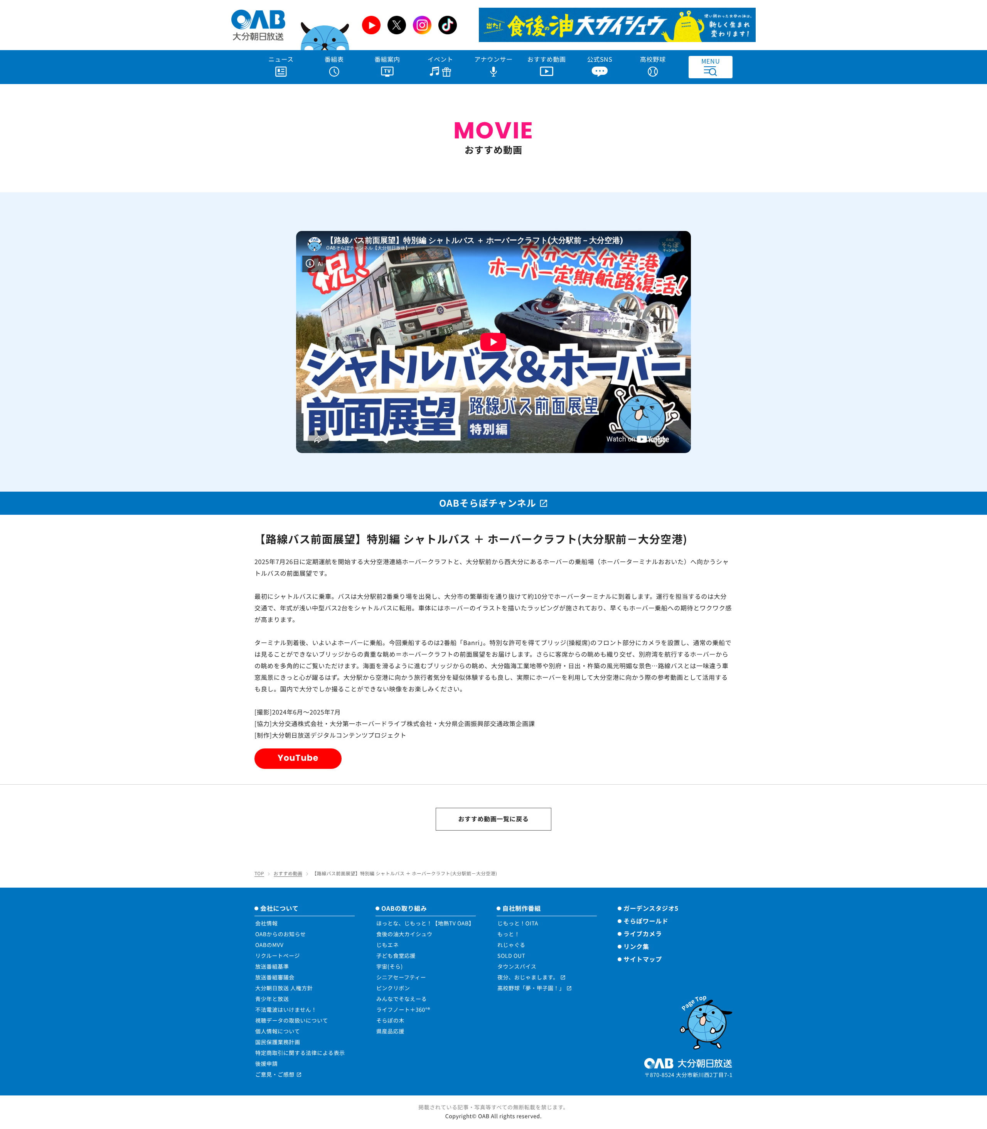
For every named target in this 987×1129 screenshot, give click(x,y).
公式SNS (600, 59)
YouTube (298, 758)
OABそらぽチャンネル (487, 502)
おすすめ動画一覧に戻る (493, 818)
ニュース (281, 59)
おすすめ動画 (546, 59)
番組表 (334, 59)
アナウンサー (493, 59)
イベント (440, 59)
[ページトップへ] (706, 1021)
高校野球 (653, 59)
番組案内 (387, 59)
